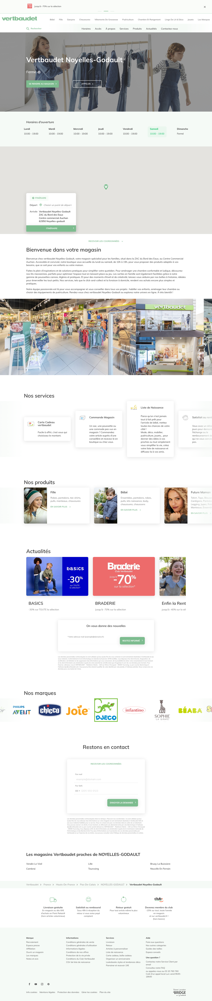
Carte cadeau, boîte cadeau (119, 955)
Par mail (78, 774)
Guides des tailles (154, 949)
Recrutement (32, 942)
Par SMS (78, 786)
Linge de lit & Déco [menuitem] (174, 20)
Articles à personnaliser (117, 949)
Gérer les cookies (89, 992)
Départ (33, 205)
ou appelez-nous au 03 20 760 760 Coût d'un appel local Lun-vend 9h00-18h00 (163, 974)
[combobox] (77, 791)
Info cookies (31, 992)
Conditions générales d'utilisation (81, 945)
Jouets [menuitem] (191, 20)
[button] (99, 11)
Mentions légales (47, 992)
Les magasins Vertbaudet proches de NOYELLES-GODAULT (83, 855)
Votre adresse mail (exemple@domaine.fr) (86, 637)
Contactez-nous (169, 29)
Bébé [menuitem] (52, 20)
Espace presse (33, 945)
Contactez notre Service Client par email (162, 963)
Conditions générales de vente (80, 942)
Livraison (110, 942)
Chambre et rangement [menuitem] (149, 20)
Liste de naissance (114, 952)
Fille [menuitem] (61, 20)
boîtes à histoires (168, 277)
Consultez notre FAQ (155, 968)
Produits (137, 29)
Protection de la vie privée (78, 955)
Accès (98, 29)
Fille (53, 492)
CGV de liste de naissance (78, 962)
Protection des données (68, 992)
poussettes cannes (48, 277)
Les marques (32, 955)
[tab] (68, 337)
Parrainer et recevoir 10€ (117, 965)
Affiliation (30, 949)
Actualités (151, 29)
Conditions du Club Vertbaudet (80, 959)
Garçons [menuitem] (71, 20)
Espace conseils (153, 952)
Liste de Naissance (152, 407)
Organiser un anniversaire (118, 959)
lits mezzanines (39, 274)
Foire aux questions (155, 942)
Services (124, 29)
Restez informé (131, 640)
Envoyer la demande (121, 802)
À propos (110, 29)
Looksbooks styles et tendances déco (123, 962)
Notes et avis (32, 959)
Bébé (124, 492)
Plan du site (105, 992)
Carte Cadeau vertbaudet (46, 424)
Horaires (86, 29)
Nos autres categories (156, 945)
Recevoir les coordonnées (106, 764)
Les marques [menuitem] (204, 20)
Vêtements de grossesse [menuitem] (106, 20)
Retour (109, 945)
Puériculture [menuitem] (128, 20)
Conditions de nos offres (77, 952)
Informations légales (75, 949)
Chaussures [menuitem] (84, 20)
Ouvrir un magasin (34, 952)
